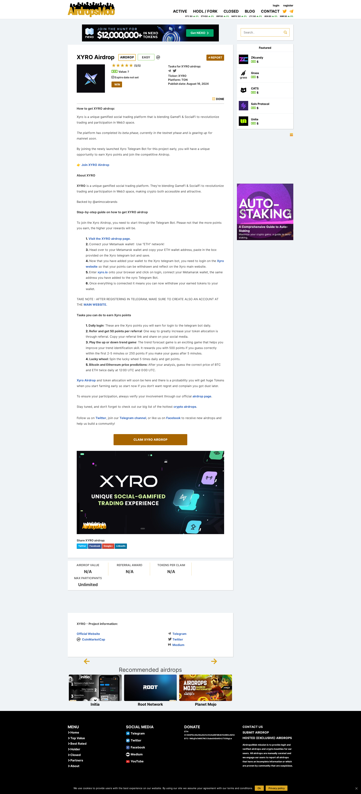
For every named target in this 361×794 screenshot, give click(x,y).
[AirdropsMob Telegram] (128, 733)
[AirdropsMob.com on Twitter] (285, 11)
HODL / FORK (205, 11)
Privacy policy (276, 788)
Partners (76, 760)
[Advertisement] (150, 601)
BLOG (250, 11)
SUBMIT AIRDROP (256, 732)
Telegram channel (133, 418)
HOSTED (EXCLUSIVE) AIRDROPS (267, 738)
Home (74, 732)
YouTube (137, 761)
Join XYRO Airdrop (95, 165)
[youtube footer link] (128, 761)
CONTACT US (253, 727)
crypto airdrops (185, 406)
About (74, 766)
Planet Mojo (205, 704)
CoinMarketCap (93, 639)
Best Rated (78, 743)
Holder (75, 749)
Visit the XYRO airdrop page (109, 238)
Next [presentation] (288, 212)
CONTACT (270, 11)
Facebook (173, 418)
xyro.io (103, 272)
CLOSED (231, 11)
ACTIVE (180, 11)
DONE (220, 99)
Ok (259, 788)
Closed (75, 755)
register (288, 5)
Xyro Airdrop (86, 380)
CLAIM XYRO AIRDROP (150, 439)
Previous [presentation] (241, 212)
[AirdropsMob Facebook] (128, 747)
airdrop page (202, 396)
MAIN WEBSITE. (95, 304)
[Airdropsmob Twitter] (128, 740)
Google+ (108, 545)
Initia (95, 704)
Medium (178, 645)
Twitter (101, 418)
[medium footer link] (128, 754)
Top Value (77, 738)
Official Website (88, 634)
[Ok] (356, 788)
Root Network (150, 704)
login (276, 5)
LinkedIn (120, 545)
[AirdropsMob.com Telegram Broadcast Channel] (291, 11)
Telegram (179, 634)
